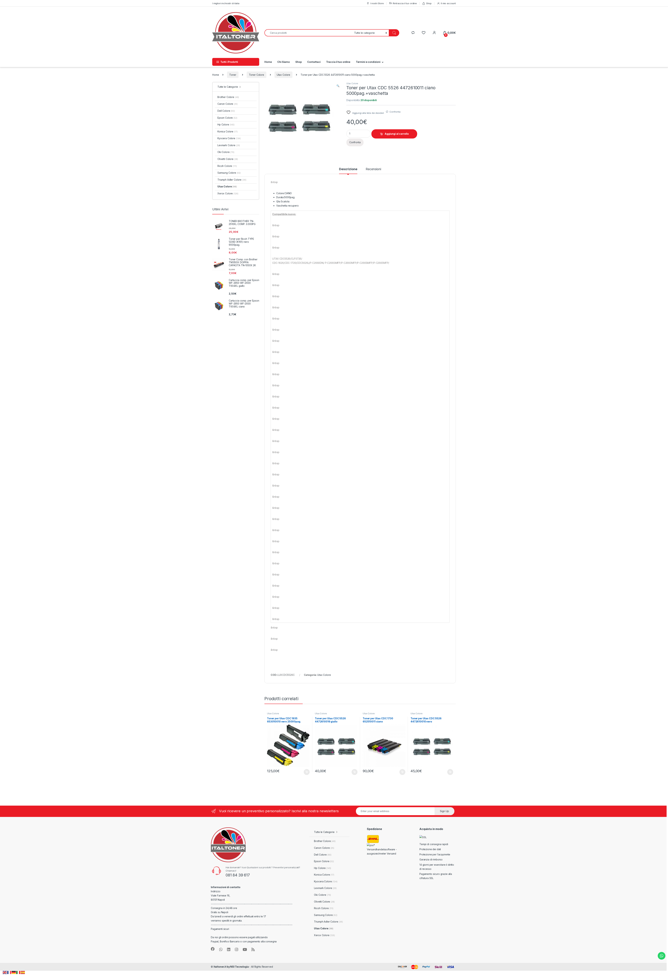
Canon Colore (227, 103)
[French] (9, 972)
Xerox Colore (227, 193)
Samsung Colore (229, 172)
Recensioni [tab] (373, 169)
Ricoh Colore (227, 165)
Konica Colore (227, 131)
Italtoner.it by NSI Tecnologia (231, 966)
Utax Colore (283, 74)
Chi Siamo (283, 61)
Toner (232, 74)
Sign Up (444, 811)
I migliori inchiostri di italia (225, 3)
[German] (14, 972)
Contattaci (314, 61)
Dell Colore (226, 110)
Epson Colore (227, 117)
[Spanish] (23, 972)
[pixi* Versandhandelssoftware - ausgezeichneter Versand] (384, 849)
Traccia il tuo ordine (338, 61)
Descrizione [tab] (348, 169)
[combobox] (308, 32)
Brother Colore (228, 97)
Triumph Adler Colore (231, 179)
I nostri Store (377, 3)
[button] (337, 86)
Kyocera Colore (229, 138)
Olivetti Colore (227, 158)
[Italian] (18, 972)
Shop (429, 3)
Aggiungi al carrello (397, 133)
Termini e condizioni (368, 61)
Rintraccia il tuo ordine (405, 3)
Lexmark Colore (228, 145)
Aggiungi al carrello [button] (305, 772)
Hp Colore (225, 124)
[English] (5, 972)
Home (268, 61)
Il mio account (448, 3)
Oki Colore (225, 152)
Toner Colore (256, 74)
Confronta (394, 111)
